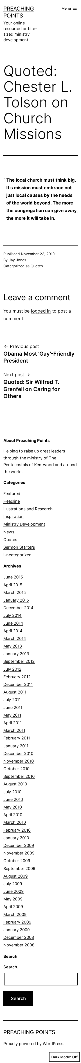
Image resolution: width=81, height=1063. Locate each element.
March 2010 (14, 822)
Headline (11, 501)
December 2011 (18, 684)
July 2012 (12, 669)
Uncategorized (17, 554)
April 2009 (13, 906)
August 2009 (15, 876)
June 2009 (13, 891)
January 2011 (15, 745)
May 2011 (12, 715)
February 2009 (17, 922)
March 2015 (14, 592)
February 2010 (17, 830)
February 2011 (16, 738)
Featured (11, 493)
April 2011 (12, 722)
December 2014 (18, 607)
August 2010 (15, 784)
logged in (41, 311)
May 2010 (12, 807)
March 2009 (15, 914)
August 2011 (14, 692)
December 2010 (18, 753)
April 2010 (12, 814)
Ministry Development (24, 524)
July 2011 (12, 699)
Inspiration (13, 516)
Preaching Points (29, 1032)
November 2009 (18, 853)
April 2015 (12, 585)
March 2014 (14, 638)
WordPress (53, 1043)
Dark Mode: (61, 1057)
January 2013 (16, 653)
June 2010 (13, 799)
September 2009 (19, 868)
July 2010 (12, 791)
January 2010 (16, 837)
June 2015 (13, 577)
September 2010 (19, 776)
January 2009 (16, 929)
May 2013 (12, 646)
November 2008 (18, 945)
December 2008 (18, 937)
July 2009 (12, 883)
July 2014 (12, 615)
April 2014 (12, 630)
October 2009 (16, 860)
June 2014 (13, 623)
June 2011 (12, 707)
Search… (11, 967)
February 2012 (17, 676)
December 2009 (18, 845)
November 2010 (18, 761)
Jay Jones (17, 260)
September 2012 (19, 661)
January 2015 (16, 600)
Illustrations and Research (28, 509)
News (8, 532)
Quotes (37, 266)
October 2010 (16, 768)
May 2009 (12, 899)
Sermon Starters (19, 547)
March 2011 (14, 730)
